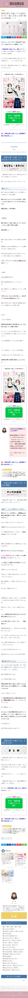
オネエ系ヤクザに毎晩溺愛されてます (10, 935)
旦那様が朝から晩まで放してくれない (10, 958)
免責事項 (19, 993)
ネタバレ (11, 942)
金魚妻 (16, 967)
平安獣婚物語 (6, 954)
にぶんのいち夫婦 (20, 931)
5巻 (20, 926)
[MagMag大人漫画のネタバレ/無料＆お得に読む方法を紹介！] (14, 6)
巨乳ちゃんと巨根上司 (19, 951)
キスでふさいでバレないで (8, 938)
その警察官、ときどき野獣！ (9, 931)
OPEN (14, 149)
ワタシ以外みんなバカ (8, 949)
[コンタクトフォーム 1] (15, 916)
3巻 (12, 926)
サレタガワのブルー (7, 940)
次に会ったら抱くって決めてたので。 (10, 963)
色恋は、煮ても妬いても (7, 838)
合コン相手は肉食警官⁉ (8, 951)
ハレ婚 (17, 942)
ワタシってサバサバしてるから (9, 947)
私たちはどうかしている (18, 965)
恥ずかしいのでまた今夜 (15, 954)
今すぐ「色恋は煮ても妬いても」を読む (14, 118)
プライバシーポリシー (11, 993)
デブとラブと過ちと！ (17, 940)
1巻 (4, 926)
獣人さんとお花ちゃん (8, 965)
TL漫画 (3, 10)
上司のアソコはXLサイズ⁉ (19, 949)
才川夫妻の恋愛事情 (7, 956)
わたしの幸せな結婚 (7, 933)
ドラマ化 (5, 942)
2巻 (8, 926)
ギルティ (17, 938)
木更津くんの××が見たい (8, 960)
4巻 (16, 926)
